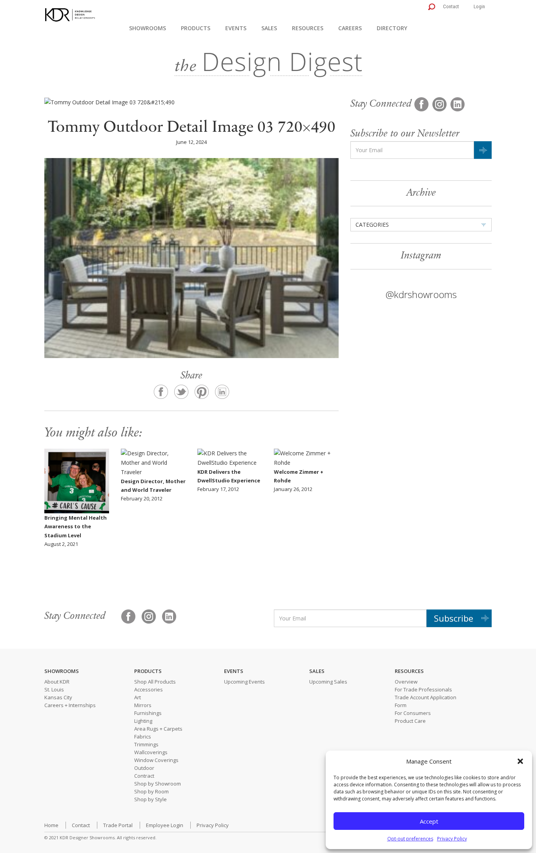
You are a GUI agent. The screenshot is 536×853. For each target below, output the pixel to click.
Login (479, 6)
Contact (451, 6)
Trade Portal (118, 825)
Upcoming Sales (328, 681)
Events (235, 28)
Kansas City (58, 697)
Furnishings (148, 713)
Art (137, 697)
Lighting (143, 720)
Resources (307, 28)
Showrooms (147, 28)
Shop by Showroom (157, 783)
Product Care (410, 720)
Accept (429, 821)
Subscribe (453, 618)
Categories (372, 224)
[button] (520, 761)
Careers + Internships (70, 705)
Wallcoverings (151, 752)
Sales (269, 28)
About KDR (56, 681)
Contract (144, 775)
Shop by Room (151, 791)
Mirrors (142, 705)
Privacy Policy (452, 838)
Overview (406, 681)
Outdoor (144, 767)
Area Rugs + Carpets (158, 728)
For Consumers (413, 713)
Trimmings (146, 744)
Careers (350, 28)
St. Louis (54, 689)
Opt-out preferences (410, 838)
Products (195, 28)
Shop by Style (150, 799)
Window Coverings (156, 760)
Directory (392, 28)
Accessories (148, 689)
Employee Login (164, 825)
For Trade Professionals (423, 689)
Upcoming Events (244, 681)
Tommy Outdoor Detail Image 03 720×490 (191, 128)
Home (51, 825)
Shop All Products (155, 681)
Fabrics (142, 736)
